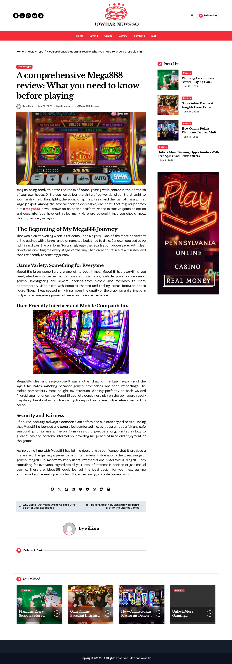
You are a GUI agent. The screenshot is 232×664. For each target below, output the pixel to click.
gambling (139, 35)
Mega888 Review (89, 106)
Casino (108, 35)
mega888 (33, 209)
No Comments (64, 106)
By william (27, 106)
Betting (93, 35)
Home (79, 35)
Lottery (123, 35)
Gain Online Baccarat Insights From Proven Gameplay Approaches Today (198, 109)
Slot (153, 35)
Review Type (24, 67)
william (91, 528)
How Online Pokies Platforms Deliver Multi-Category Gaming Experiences (200, 134)
